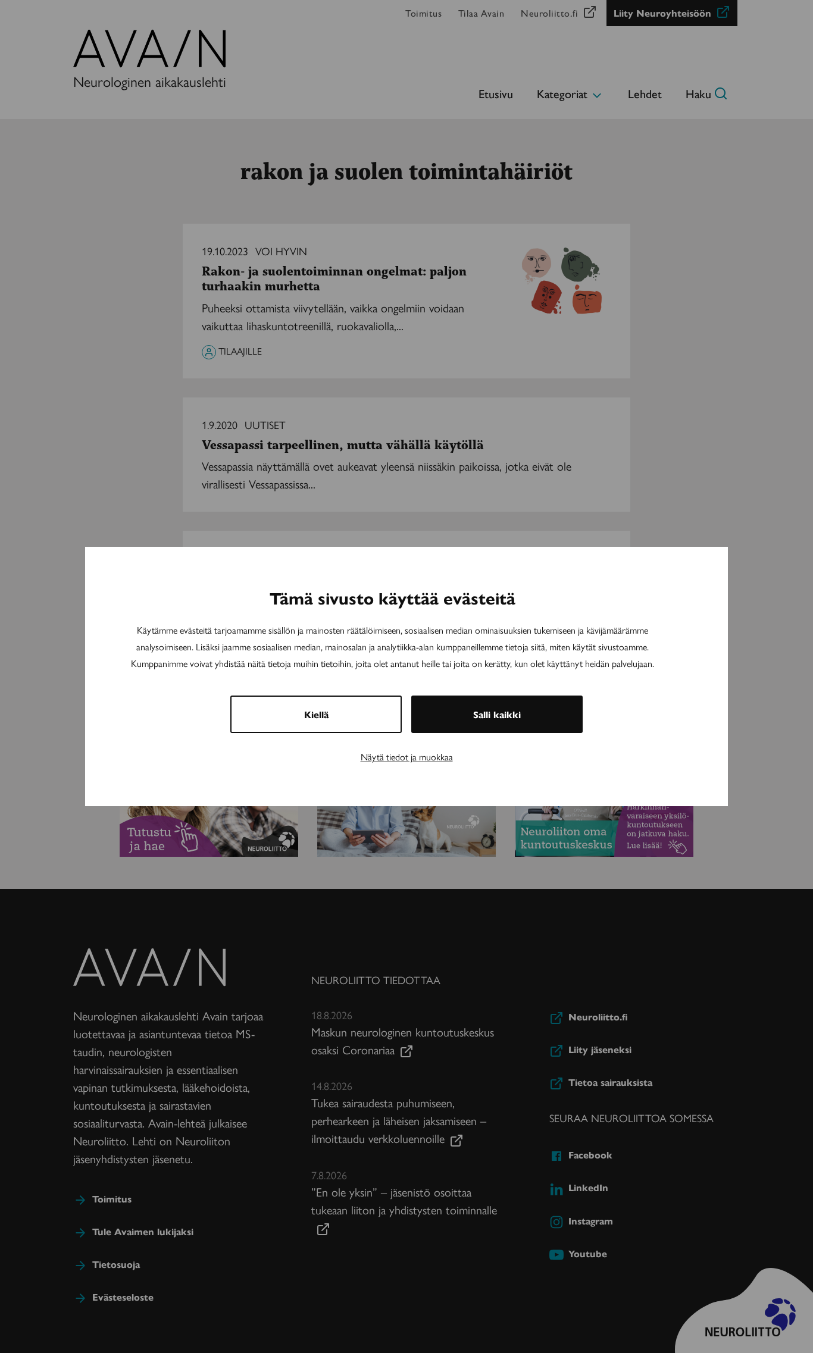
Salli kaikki (497, 714)
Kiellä (316, 714)
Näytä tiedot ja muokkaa (407, 756)
